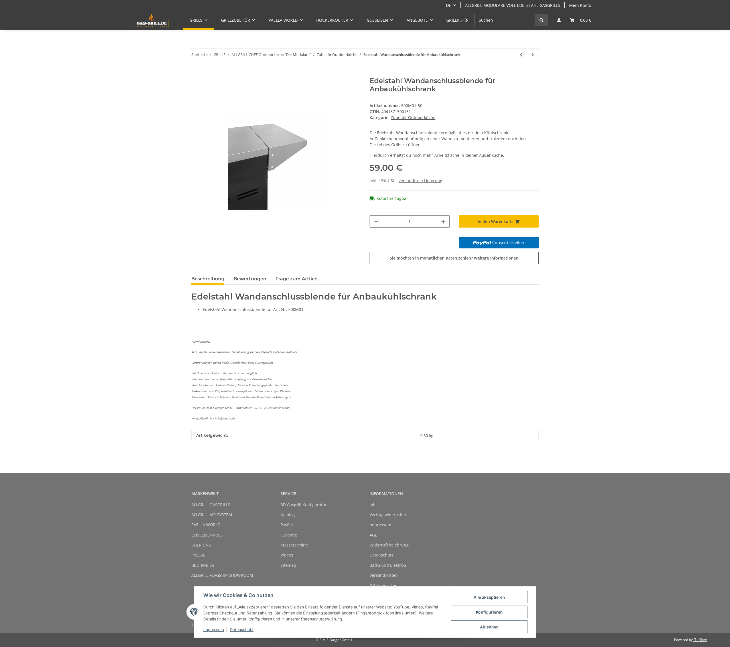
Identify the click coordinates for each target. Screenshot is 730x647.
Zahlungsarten (384, 585)
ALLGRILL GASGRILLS (210, 504)
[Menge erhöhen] (443, 221)
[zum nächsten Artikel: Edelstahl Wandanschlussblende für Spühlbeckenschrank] (533, 55)
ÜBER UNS (201, 545)
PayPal (287, 524)
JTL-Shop (700, 639)
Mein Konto (580, 5)
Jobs (374, 504)
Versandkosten (384, 575)
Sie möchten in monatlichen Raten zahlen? (454, 258)
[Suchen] (541, 20)
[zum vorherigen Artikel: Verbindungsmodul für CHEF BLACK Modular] (521, 55)
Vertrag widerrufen (388, 514)
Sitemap (288, 565)
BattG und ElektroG (388, 565)
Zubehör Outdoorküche (413, 117)
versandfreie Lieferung (420, 180)
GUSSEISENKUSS (207, 535)
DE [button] (448, 5)
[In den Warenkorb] (195, 74)
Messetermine (294, 545)
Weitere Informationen (496, 258)
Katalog (288, 514)
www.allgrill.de (201, 418)
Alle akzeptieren (489, 597)
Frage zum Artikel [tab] (296, 279)
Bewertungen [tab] (250, 279)
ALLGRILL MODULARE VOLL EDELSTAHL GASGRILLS (512, 5)
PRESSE (198, 555)
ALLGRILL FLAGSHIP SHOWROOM (222, 575)
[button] (559, 20)
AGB (374, 535)
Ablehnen (489, 626)
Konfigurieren (489, 612)
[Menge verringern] (376, 221)
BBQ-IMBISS (202, 565)
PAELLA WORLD (205, 524)
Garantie (289, 535)
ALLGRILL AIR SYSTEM (211, 514)
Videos (287, 555)
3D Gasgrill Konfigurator (304, 504)
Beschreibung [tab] (207, 279)
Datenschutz (382, 555)
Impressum (380, 524)
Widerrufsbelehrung (389, 545)
